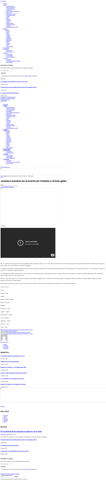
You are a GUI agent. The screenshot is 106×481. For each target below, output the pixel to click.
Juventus (27, 329)
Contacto (5, 58)
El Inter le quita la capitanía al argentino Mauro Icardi (14, 373)
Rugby (7, 32)
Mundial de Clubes (10, 24)
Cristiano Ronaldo (8, 329)
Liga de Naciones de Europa (12, 11)
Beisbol (8, 41)
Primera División (10, 6)
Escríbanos (8, 59)
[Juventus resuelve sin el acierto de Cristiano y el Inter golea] (29, 224)
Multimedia (6, 49)
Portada (5, 3)
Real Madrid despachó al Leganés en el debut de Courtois (19, 333)
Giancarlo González (17, 329)
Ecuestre (8, 44)
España (8, 16)
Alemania (8, 20)
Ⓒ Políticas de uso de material (13, 61)
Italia (7, 18)
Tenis (7, 33)
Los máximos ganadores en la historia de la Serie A (13, 356)
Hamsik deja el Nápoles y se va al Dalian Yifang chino (13, 367)
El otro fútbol (9, 55)
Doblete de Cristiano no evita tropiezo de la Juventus (13, 384)
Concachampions (10, 8)
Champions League (10, 15)
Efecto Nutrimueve (10, 57)
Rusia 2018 (9, 12)
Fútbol (4, 5)
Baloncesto (8, 38)
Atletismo (8, 37)
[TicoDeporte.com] (5, 99)
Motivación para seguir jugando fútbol (10, 361)
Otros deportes (9, 46)
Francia (8, 21)
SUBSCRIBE (4, 101)
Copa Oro (8, 25)
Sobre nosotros (9, 62)
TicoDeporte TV (10, 51)
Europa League (9, 23)
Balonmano (9, 40)
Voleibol (8, 34)
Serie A (31, 329)
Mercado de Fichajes (11, 14)
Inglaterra (8, 19)
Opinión (5, 53)
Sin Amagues (6, 47)
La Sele (5, 28)
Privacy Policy (28, 76)
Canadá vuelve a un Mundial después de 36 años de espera (15, 451)
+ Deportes (6, 29)
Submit (16, 476)
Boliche (8, 31)
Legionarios (9, 10)
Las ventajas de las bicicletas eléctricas (10, 93)
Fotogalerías (9, 50)
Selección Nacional (10, 7)
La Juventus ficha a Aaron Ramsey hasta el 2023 (12, 378)
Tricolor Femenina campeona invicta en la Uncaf (19, 332)
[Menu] (1, 102)
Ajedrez (8, 36)
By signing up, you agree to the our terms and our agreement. (19, 76)
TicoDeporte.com (6, 186)
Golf (7, 45)
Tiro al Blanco (9, 54)
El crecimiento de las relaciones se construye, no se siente (14, 81)
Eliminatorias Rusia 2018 (12, 27)
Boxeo (7, 42)
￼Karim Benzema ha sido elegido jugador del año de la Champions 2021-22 (19, 87)
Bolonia (2, 329)
